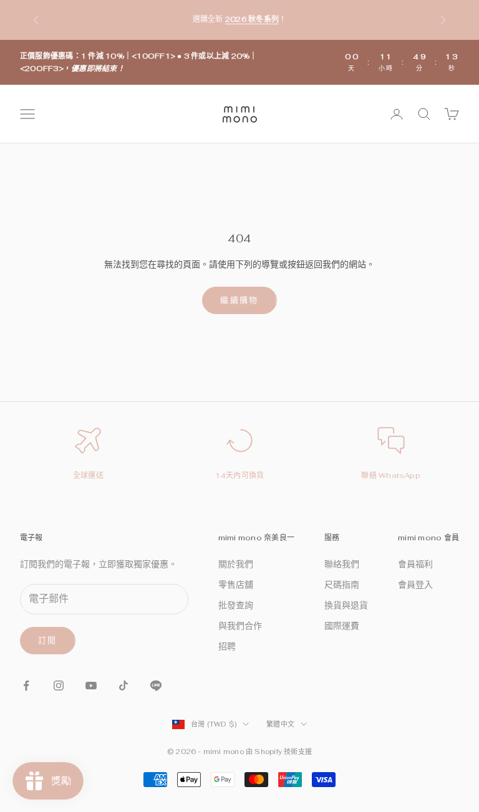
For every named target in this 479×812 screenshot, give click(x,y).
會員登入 (415, 584)
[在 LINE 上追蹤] (156, 685)
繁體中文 (280, 724)
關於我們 (235, 564)
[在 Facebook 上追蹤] (26, 685)
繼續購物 (239, 300)
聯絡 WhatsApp (390, 475)
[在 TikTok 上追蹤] (123, 685)
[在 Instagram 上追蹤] (58, 685)
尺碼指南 (341, 584)
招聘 (227, 646)
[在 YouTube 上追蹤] (91, 685)
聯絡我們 (341, 564)
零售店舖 (235, 584)
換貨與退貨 (346, 605)
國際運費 (341, 625)
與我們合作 (240, 625)
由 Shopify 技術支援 (279, 751)
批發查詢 (235, 605)
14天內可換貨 (239, 475)
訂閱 (47, 640)
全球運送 (88, 475)
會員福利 (415, 564)
